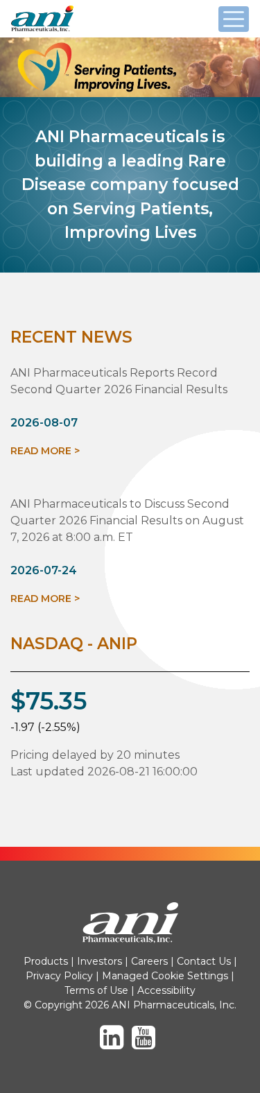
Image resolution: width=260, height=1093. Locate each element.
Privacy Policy (59, 976)
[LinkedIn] (114, 1044)
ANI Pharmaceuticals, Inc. (73, 31)
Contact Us (204, 961)
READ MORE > (45, 451)
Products (46, 961)
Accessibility (166, 990)
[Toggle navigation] (233, 19)
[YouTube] (146, 1044)
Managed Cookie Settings (165, 976)
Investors (99, 961)
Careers (149, 961)
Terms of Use (96, 990)
